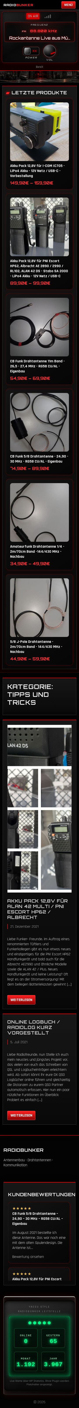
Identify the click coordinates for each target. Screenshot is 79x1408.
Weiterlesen (21, 999)
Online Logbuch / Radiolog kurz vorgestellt (33, 1027)
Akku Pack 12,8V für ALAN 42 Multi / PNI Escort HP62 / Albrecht (37, 909)
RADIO (18, 5)
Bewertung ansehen (28, 1256)
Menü (68, 5)
